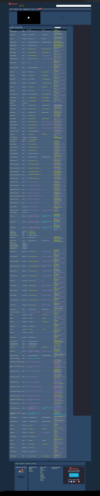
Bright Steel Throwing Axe (14, 67)
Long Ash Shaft (56, 295)
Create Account (89, 1)
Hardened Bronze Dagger (46, 256)
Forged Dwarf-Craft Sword (33, 178)
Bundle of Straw (56, 104)
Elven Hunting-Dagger (32, 139)
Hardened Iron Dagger (13, 244)
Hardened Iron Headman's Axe (47, 299)
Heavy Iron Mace (13, 304)
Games (38, 9)
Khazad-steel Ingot (57, 107)
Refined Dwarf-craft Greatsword (47, 124)
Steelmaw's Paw (56, 380)
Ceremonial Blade (13, 97)
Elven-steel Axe (12, 141)
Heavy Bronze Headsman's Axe (34, 266)
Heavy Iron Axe (12, 280)
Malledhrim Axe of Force (46, 351)
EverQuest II (31, 471)
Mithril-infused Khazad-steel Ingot (59, 414)
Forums (32, 9)
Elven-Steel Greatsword (33, 147)
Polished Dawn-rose (57, 108)
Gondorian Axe (12, 231)
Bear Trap (11, 38)
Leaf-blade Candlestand (14, 343)
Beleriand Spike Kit (13, 42)
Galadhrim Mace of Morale (33, 222)
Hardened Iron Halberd (46, 295)
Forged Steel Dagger (13, 206)
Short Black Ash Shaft (57, 106)
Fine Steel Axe (44, 425)
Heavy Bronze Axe (13, 251)
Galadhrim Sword (13, 227)
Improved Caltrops (13, 309)
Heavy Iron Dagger (13, 285)
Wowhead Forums (55, 468)
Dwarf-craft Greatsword (14, 124)
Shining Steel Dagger (45, 55)
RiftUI (41, 472)
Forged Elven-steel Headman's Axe (16, 196)
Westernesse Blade (57, 382)
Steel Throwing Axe (13, 451)
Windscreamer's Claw (57, 388)
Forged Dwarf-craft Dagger (14, 164)
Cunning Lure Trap (13, 105)
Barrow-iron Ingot (57, 278)
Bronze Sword (12, 90)
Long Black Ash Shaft (57, 105)
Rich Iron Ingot (56, 51)
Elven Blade (56, 96)
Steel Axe (11, 425)
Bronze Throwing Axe (13, 94)
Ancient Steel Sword (32, 376)
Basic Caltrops (12, 34)
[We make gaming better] (4, 1)
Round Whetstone (60, 101)
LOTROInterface (43, 477)
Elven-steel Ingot (57, 113)
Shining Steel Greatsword (46, 58)
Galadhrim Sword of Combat (33, 227)
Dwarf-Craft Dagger (32, 121)
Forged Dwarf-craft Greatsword (15, 168)
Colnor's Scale (56, 362)
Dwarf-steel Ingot (57, 41)
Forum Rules (33, 463)
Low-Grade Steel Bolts (57, 37)
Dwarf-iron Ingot (56, 117)
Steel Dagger (12, 432)
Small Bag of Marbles (13, 417)
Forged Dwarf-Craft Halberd (33, 171)
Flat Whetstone (59, 53)
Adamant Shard (56, 405)
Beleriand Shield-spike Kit (33, 42)
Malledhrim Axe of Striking (33, 350)
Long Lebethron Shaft (57, 172)
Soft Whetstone (59, 98)
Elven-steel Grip (59, 218)
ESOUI (41, 471)
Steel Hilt (55, 48)
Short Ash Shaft (56, 304)
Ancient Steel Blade (13, 31)
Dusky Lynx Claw (60, 418)
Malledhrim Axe (12, 351)
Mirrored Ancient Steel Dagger (15, 358)
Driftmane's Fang (57, 389)
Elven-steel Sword (13, 150)
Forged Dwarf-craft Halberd (14, 171)
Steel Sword (12, 447)
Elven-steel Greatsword (14, 147)
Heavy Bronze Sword (13, 275)
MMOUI (41, 468)
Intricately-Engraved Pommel (59, 144)
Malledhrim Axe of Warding (33, 351)
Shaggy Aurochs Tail (60, 310)
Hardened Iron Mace (13, 248)
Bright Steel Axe (12, 48)
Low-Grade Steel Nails (57, 33)
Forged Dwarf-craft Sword (14, 178)
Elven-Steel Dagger (32, 144)
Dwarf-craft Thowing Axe (14, 131)
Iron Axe (11, 314)
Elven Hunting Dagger (13, 137)
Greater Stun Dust (13, 240)
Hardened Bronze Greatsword (47, 261)
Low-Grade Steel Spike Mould (59, 420)
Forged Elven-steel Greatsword (15, 189)
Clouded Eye (59, 267)
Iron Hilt (55, 136)
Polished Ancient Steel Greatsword (15, 361)
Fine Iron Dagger (45, 321)
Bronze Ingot (56, 74)
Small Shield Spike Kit (13, 421)
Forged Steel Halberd (13, 212)
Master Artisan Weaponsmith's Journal (58, 410)
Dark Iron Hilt (56, 214)
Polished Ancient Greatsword (33, 361)
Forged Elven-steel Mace (14, 199)
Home (11, 9)
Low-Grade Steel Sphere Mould (59, 416)
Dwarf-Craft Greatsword (33, 124)
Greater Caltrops (12, 237)
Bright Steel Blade (57, 47)
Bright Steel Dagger (13, 55)
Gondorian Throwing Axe (14, 235)
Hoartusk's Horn (59, 379)
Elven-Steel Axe (31, 141)
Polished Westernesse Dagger (15, 386)
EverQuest (30, 469)
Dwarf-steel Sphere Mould (58, 45)
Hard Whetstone (59, 110)
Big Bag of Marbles (13, 45)
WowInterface (42, 469)
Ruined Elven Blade (57, 138)
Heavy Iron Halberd (13, 295)
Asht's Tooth (56, 209)
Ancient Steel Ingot (57, 31)
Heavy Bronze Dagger (13, 256)
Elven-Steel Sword (32, 150)
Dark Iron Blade (56, 219)
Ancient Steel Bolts (57, 111)
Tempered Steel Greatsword (46, 210)
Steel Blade (56, 211)
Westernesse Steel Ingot (58, 43)
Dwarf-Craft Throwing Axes (33, 131)
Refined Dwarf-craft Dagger (46, 121)
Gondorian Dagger (13, 232)
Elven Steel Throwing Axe (33, 153)
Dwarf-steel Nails (57, 237)
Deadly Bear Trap (13, 112)
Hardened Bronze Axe (45, 251)
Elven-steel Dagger (13, 144)
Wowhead (30, 468)
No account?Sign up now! (74, 475)
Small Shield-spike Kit (32, 421)
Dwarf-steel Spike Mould (58, 42)
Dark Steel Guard (13, 108)
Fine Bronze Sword (45, 90)
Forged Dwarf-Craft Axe (33, 160)
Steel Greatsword (13, 436)
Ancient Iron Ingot (57, 184)
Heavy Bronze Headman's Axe (15, 266)
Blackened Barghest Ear (61, 282)
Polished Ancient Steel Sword (15, 376)
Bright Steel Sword (13, 62)
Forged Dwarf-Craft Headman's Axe (35, 174)
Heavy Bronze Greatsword (14, 261)
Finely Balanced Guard (58, 121)
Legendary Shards (57, 413)
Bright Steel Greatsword (14, 58)
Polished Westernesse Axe (14, 382)
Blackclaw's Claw (57, 205)
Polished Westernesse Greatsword (15, 391)
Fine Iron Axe (44, 314)
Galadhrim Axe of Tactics (33, 216)
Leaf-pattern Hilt (56, 141)
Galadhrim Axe (12, 216)
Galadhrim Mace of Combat (33, 221)
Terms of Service (28, 463)
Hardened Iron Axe (13, 242)
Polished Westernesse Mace (14, 403)
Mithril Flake (56, 216)
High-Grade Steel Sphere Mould (59, 354)
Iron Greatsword (12, 326)
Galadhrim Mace (12, 221)
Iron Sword (11, 332)
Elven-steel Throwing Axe (14, 153)
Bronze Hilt (56, 71)
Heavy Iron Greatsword (14, 290)
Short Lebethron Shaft (57, 403)
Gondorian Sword (13, 233)
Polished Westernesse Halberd (15, 395)
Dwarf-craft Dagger (13, 121)
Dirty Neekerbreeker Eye (61, 73)
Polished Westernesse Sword (15, 408)
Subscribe (17, 463)
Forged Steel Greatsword (14, 210)
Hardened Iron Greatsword (14, 245)
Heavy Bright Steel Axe (46, 48)
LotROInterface (26, 9)
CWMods (41, 479)
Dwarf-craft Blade (57, 114)
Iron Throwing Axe (13, 337)
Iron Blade (55, 279)
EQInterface (42, 475)
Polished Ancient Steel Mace (15, 371)
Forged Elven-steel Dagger (14, 185)
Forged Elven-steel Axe (14, 181)
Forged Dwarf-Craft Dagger (33, 164)
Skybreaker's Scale (57, 372)
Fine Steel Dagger (45, 432)
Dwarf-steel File (56, 239)
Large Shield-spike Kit (13, 341)
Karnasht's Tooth (56, 394)
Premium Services (96, 1)
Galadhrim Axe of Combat (33, 215)
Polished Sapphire (57, 156)
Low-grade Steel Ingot (57, 34)
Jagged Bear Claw (60, 50)
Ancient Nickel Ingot (57, 454)
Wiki (20, 9)
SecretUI (41, 480)
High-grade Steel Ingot (57, 155)
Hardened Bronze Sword (46, 275)
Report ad (61, 17)
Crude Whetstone (60, 76)
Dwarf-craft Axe (12, 115)
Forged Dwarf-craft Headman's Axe (15, 174)
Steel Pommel (56, 62)
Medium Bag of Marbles (14, 355)
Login (85, 1)
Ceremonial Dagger (13, 100)
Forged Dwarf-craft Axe (14, 160)
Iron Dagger (12, 321)
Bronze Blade (56, 70)
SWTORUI (42, 473)
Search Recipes (63, 27)
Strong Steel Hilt (56, 116)
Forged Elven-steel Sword (14, 202)
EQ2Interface (42, 476)
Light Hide (55, 86)
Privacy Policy (21, 463)
